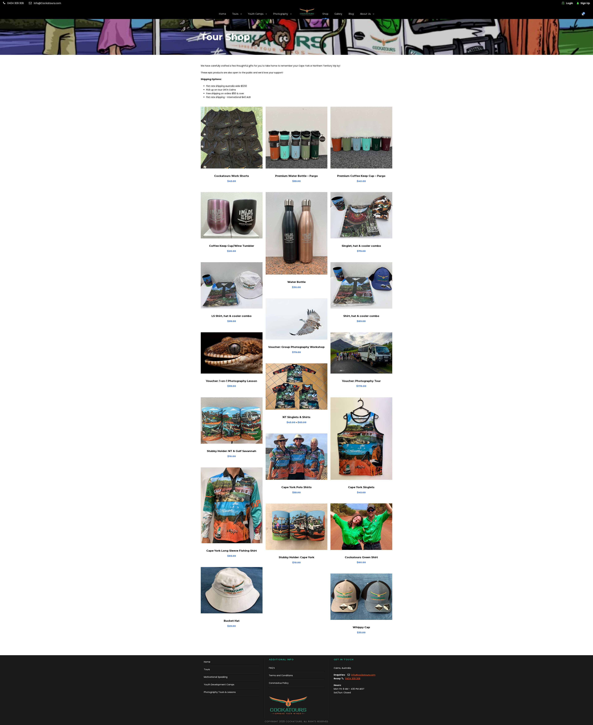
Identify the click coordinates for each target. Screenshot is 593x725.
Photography (280, 14)
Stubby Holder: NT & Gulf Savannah (231, 451)
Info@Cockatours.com (47, 3)
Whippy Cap (361, 627)
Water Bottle (296, 282)
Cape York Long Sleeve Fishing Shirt (231, 550)
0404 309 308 (15, 3)
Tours (235, 14)
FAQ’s (272, 667)
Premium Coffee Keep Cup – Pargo (361, 175)
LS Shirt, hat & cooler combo (232, 315)
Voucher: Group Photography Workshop (296, 347)
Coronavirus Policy (279, 683)
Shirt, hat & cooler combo (361, 315)
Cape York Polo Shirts (296, 487)
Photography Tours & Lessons (220, 692)
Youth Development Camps (219, 684)
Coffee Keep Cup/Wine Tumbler (231, 245)
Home (222, 14)
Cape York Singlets (361, 487)
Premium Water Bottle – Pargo (296, 175)
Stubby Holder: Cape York (296, 557)
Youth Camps (255, 14)
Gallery (338, 14)
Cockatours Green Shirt (361, 557)
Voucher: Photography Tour (361, 380)
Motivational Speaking (215, 677)
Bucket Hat (232, 620)
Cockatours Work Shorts (231, 175)
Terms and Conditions (281, 675)
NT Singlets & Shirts (296, 417)
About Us (365, 14)
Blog (351, 14)
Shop (325, 14)
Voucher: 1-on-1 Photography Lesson (231, 380)
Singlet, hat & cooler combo (361, 245)
